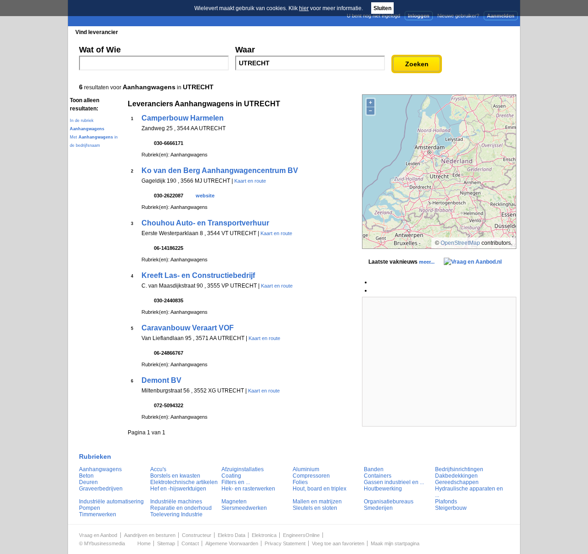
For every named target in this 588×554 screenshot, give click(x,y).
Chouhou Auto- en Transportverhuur (205, 223)
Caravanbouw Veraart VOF (187, 328)
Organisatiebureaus (388, 501)
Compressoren (311, 476)
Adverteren (422, 32)
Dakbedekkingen (456, 476)
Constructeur (196, 535)
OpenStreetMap (460, 243)
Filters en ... (235, 482)
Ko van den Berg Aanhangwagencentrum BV (219, 170)
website (205, 195)
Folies (300, 482)
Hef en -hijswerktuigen (178, 488)
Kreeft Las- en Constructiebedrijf (198, 275)
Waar (245, 50)
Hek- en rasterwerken (248, 488)
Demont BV (161, 380)
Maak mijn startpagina (395, 543)
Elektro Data (231, 535)
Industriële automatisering (111, 501)
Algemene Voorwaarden (231, 543)
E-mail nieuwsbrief (364, 32)
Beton (86, 476)
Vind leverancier (96, 32)
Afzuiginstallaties (242, 469)
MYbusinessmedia (104, 543)
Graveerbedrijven (101, 488)
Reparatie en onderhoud (181, 508)
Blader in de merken (232, 32)
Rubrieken (95, 456)
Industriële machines (176, 501)
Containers (377, 476)
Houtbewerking (383, 488)
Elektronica (264, 535)
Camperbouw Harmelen (182, 118)
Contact (190, 543)
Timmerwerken (97, 514)
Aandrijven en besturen (149, 535)
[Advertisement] (439, 361)
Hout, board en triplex (319, 488)
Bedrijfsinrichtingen (459, 469)
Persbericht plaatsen (486, 32)
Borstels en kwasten (175, 476)
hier (304, 8)
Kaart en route (250, 181)
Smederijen (378, 508)
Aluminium (306, 469)
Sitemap (166, 543)
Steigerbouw (451, 508)
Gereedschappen (457, 482)
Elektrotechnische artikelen (184, 482)
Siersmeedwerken (244, 508)
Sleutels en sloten (315, 508)
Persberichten (292, 32)
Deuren (88, 482)
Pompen (89, 508)
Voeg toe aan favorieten (338, 543)
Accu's (158, 469)
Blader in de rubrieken (163, 32)
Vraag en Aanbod (98, 535)
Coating (231, 476)
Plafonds (446, 501)
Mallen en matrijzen (317, 501)
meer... (427, 262)
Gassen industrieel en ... (394, 482)
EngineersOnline (301, 535)
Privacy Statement (285, 543)
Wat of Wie (100, 50)
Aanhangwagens (100, 469)
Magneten (234, 501)
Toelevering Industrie (176, 514)
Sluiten (382, 8)
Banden (374, 469)
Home (144, 543)
